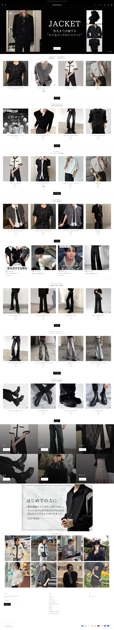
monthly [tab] (61, 58)
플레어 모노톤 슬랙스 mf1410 (15, 315)
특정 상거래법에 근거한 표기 (54, 603)
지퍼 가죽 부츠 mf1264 (98, 410)
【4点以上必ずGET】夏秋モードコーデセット (16, 135)
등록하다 (7, 604)
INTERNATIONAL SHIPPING (54, 611)
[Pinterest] (92, 596)
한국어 (11, 622)
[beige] (97, 91)
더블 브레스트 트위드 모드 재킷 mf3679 (15, 87)
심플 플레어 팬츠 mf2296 (71, 315)
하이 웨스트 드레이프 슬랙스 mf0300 (43, 315)
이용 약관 (50, 605)
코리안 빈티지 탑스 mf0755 (71, 87)
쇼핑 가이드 (51, 597)
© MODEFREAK (8, 625)
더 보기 (57, 98)
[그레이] (15, 234)
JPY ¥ (6, 622)
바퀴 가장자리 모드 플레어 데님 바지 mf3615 (43, 362)
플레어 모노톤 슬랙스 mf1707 (98, 315)
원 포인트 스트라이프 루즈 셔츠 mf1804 (71, 183)
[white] (99, 138)
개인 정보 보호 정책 (52, 601)
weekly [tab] (52, 58)
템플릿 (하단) (70, 362)
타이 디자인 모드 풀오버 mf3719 (43, 87)
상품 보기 (57, 48)
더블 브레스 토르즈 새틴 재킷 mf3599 (15, 230)
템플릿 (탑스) (98, 87)
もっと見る (57, 193)
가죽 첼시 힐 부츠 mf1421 (43, 410)
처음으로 (50, 595)
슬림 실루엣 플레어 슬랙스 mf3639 (98, 362)
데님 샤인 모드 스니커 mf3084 (70, 410)
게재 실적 (50, 609)
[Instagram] (89, 596)
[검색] (5, 5)
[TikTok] (95, 596)
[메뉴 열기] (2, 4)
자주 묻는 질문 (51, 599)
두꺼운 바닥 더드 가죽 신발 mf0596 (15, 410)
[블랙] (15, 91)
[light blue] (97, 366)
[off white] (70, 91)
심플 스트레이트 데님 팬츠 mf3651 (71, 135)
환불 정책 (50, 607)
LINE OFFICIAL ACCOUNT (54, 613)
